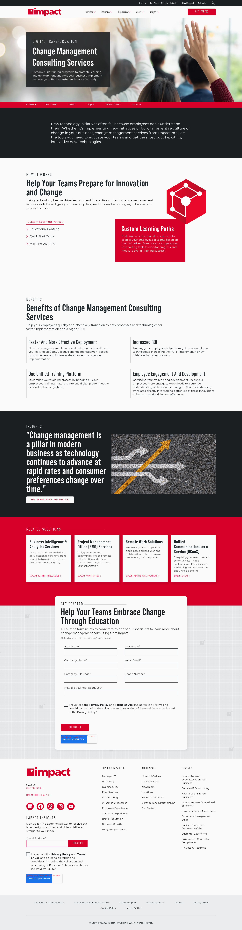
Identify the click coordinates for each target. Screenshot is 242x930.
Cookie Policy (108, 908)
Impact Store (154, 902)
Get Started (201, 12)
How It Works (51, 105)
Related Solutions (113, 105)
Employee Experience (115, 808)
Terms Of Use (134, 908)
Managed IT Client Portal (47, 902)
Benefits (71, 105)
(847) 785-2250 (33, 788)
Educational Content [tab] (44, 229)
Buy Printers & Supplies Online (162, 3)
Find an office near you (37, 795)
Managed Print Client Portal (90, 902)
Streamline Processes (114, 803)
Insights (90, 105)
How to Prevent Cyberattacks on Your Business (194, 779)
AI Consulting (110, 797)
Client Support (188, 3)
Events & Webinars (153, 797)
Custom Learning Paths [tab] (44, 221)
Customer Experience (115, 813)
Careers (142, 3)
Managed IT (109, 776)
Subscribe (202, 3)
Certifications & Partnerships (158, 803)
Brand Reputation (112, 819)
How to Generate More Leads (198, 811)
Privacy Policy (201, 902)
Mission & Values (151, 776)
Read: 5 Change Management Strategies (50, 500)
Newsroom (148, 787)
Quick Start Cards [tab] (42, 236)
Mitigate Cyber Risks (114, 829)
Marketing (108, 781)
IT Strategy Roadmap (194, 847)
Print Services (110, 792)
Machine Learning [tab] (42, 243)
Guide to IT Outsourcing (196, 788)
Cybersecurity (110, 787)
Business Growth (112, 824)
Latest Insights (150, 781)
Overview (30, 105)
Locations (147, 792)
